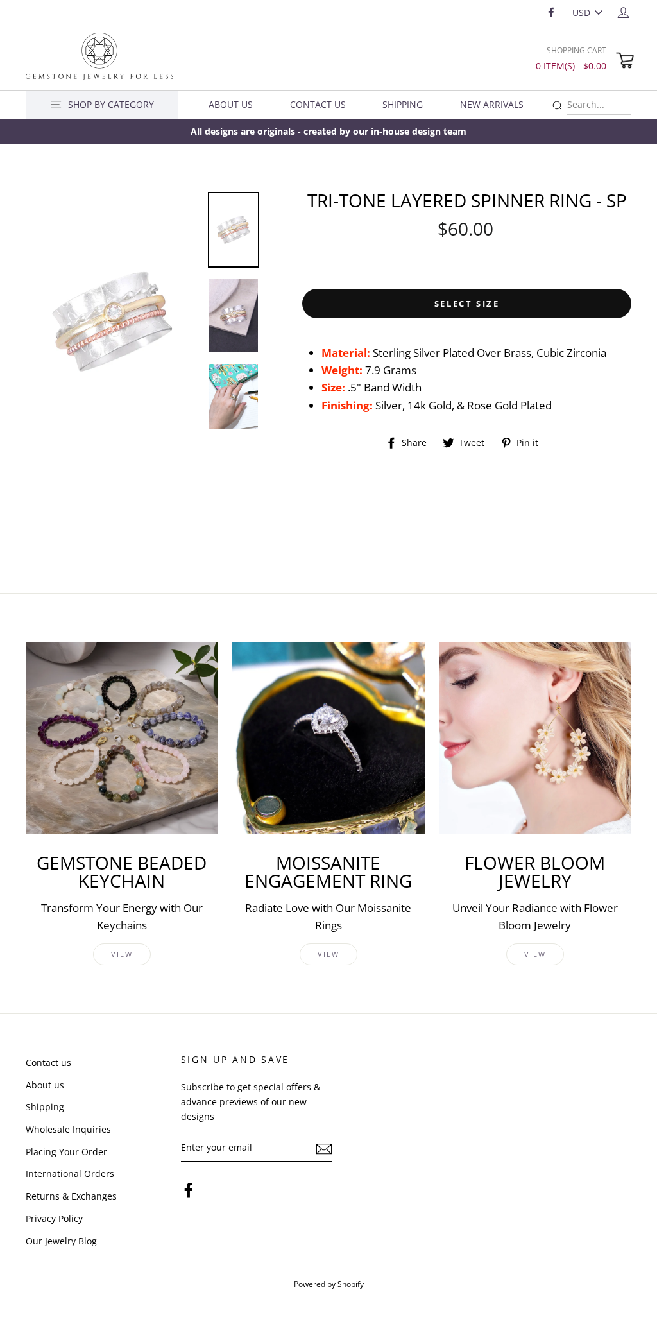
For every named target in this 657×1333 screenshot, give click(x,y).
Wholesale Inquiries (68, 1129)
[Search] (557, 106)
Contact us (48, 1062)
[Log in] (623, 12)
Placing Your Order (66, 1152)
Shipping (402, 104)
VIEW (122, 954)
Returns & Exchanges (71, 1196)
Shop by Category (111, 104)
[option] (328, 131)
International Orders (70, 1173)
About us (45, 1085)
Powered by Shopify (329, 1283)
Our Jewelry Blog (61, 1241)
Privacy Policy (54, 1218)
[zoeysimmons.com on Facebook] (188, 1190)
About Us (231, 104)
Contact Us (318, 104)
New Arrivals (492, 104)
